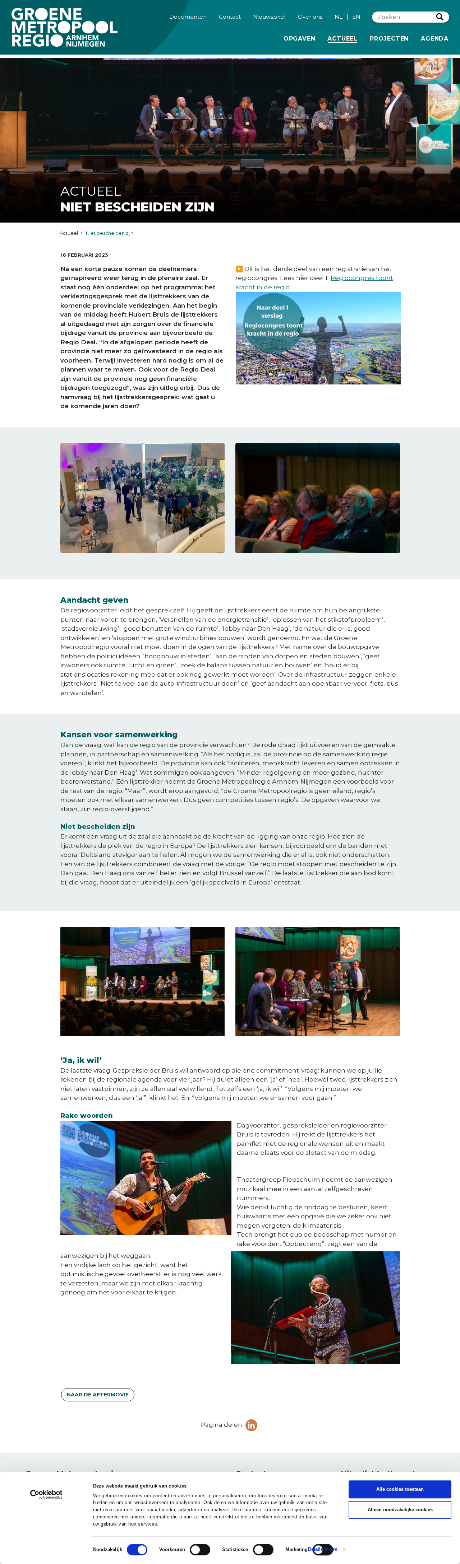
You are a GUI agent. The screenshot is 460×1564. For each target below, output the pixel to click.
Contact (230, 16)
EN (356, 16)
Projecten (389, 38)
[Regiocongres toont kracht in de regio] (318, 391)
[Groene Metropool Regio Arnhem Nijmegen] (64, 27)
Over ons (310, 16)
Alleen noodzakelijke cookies (400, 1509)
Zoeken (439, 16)
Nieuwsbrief (269, 16)
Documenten (188, 16)
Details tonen (322, 1549)
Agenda (434, 38)
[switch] (200, 1549)
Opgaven (300, 38)
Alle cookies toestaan (400, 1489)
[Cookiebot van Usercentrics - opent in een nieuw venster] (46, 1494)
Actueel (343, 38)
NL (338, 16)
